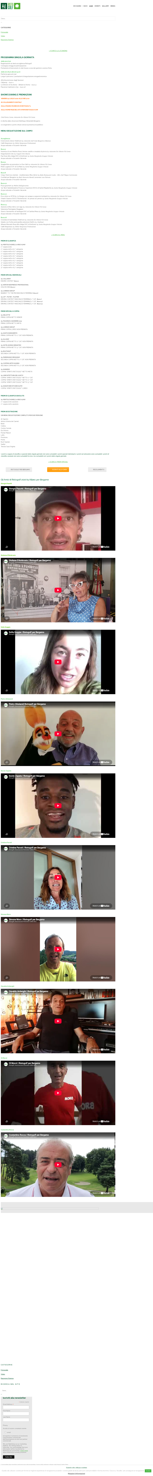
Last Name (6, 1417)
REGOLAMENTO (98, 469)
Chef (91, 6)
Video (3, 1374)
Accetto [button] (148, 1471)
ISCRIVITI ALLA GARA (59, 469)
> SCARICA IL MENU (58, 235)
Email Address (8, 1404)
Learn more (24, 1450)
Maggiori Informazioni (76, 1474)
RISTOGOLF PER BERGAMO (20, 469)
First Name (6, 1411)
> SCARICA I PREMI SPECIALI (58, 462)
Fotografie (4, 1370)
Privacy (5, 1425)
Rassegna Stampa (7, 1378)
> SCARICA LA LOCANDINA (58, 51)
